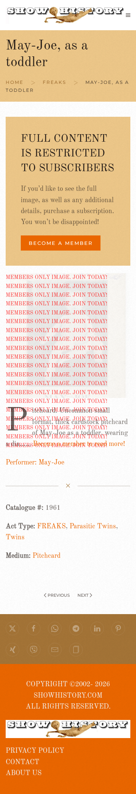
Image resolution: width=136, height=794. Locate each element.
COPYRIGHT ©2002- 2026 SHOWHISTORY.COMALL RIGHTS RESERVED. (68, 695)
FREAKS (51, 526)
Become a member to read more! (79, 444)
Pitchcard (46, 556)
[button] (128, 15)
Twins (15, 537)
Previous (59, 595)
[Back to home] (66, 15)
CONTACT (22, 762)
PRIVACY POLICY (35, 751)
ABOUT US (24, 773)
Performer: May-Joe (35, 462)
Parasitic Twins (93, 526)
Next (82, 595)
